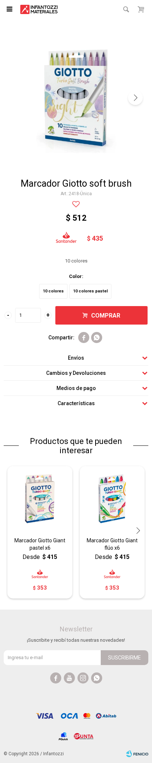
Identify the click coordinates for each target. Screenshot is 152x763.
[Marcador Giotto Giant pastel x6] (39, 498)
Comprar (105, 315)
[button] (135, 97)
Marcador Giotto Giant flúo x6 (112, 544)
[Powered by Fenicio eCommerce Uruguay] (137, 753)
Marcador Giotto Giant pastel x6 (39, 544)
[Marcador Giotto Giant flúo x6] (112, 498)
